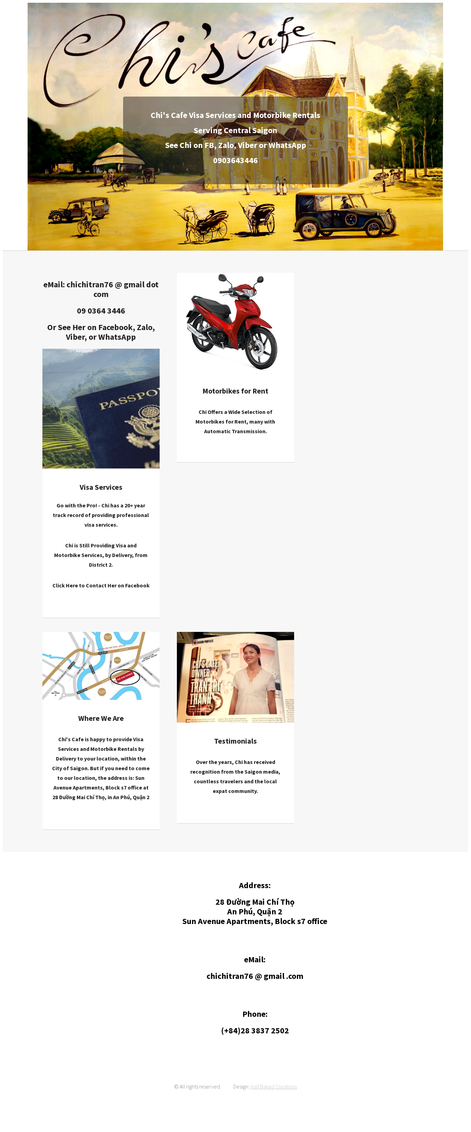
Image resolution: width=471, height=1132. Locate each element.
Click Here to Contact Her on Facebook (101, 585)
